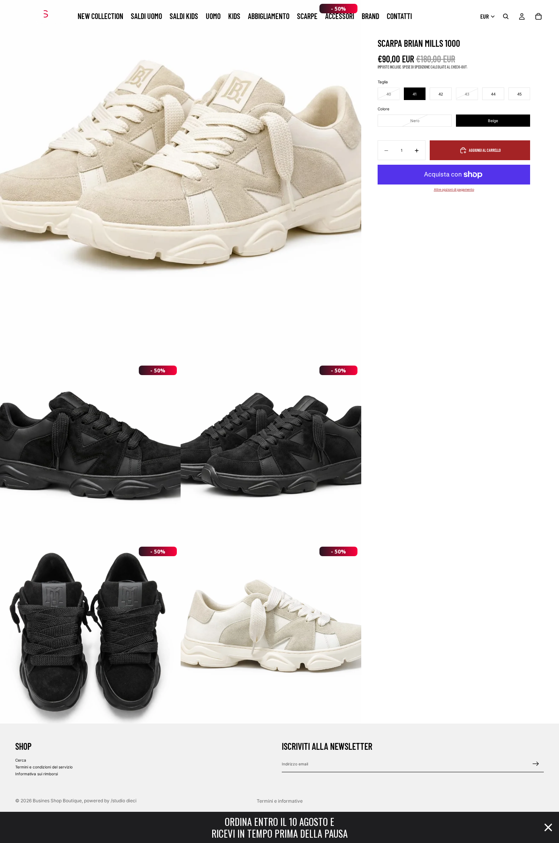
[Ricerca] (505, 16)
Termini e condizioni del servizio (44, 767)
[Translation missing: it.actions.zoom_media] (180, 180)
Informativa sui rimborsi (36, 773)
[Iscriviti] (536, 764)
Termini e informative (280, 801)
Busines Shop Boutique (57, 800)
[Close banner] (548, 827)
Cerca (20, 760)
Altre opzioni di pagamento (454, 189)
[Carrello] (538, 16)
